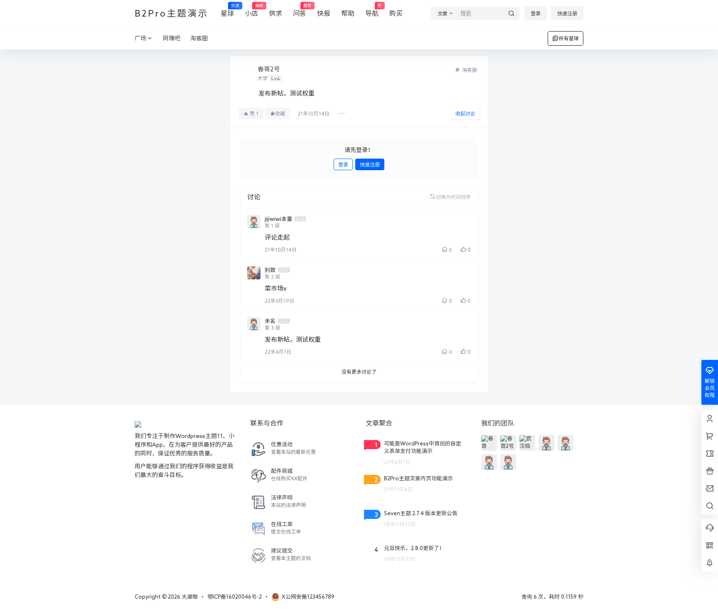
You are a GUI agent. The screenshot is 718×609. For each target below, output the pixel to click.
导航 (372, 10)
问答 (299, 10)
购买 (396, 13)
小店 (251, 10)
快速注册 (567, 13)
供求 (275, 13)
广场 (140, 38)
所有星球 (569, 38)
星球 (227, 10)
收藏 (280, 113)
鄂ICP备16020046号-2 (234, 596)
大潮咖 (189, 596)
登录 (536, 13)
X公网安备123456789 (308, 596)
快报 (323, 13)
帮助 (347, 13)
